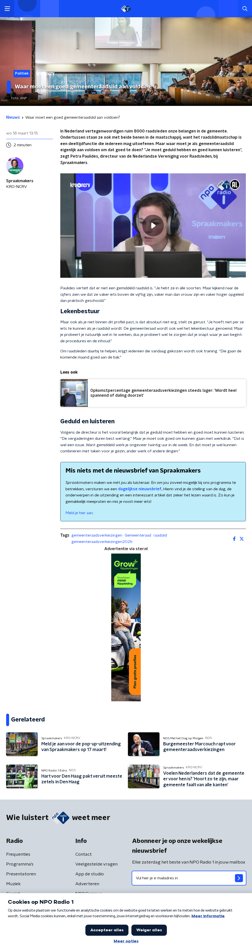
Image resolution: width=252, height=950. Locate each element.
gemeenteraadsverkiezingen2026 (101, 542)
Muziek (13, 884)
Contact (83, 854)
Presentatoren (21, 874)
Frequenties (18, 854)
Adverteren (87, 884)
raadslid (160, 535)
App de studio (89, 874)
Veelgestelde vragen (96, 864)
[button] (7, 8)
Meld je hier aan (79, 513)
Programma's (19, 864)
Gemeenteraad (138, 535)
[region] (153, 225)
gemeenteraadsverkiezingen (96, 535)
